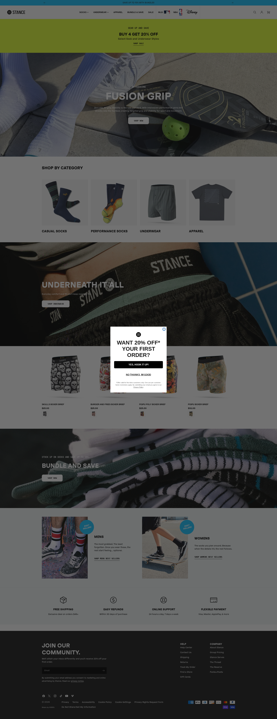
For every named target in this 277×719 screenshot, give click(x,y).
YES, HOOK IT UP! (139, 364)
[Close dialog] (164, 329)
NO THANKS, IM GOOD (138, 374)
